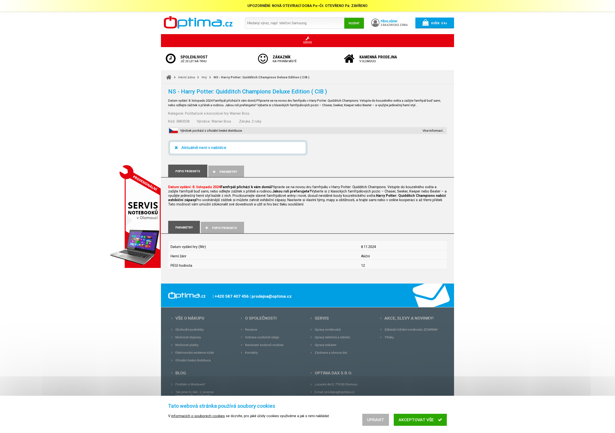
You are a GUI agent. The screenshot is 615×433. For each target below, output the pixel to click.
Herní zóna (186, 77)
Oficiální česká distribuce (193, 360)
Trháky (389, 337)
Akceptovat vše (416, 419)
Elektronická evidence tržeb (194, 352)
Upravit (375, 419)
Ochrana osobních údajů (262, 337)
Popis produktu (224, 228)
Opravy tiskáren (325, 345)
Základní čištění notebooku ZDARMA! (411, 329)
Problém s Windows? (190, 384)
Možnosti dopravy (188, 337)
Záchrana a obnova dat (331, 352)
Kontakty (251, 352)
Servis (322, 318)
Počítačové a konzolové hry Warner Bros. (217, 113)
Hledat (354, 23)
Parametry (228, 171)
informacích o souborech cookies (198, 416)
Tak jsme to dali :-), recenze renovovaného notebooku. (194, 393)
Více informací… (434, 130)
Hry (204, 77)
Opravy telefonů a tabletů (332, 337)
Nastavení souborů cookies (264, 345)
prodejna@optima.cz (339, 392)
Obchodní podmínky (189, 329)
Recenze (251, 329)
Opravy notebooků (328, 329)
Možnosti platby (186, 345)
